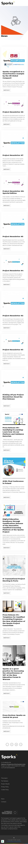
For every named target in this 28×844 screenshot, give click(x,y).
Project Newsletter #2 (13, 316)
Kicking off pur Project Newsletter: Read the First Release (13, 397)
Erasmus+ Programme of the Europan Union (13, 764)
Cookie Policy (5, 789)
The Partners (4, 781)
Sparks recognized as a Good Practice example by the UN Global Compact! (13, 75)
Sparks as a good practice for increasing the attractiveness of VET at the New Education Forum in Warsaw (13, 674)
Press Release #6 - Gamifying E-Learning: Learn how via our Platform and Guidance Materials (13, 432)
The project (4, 778)
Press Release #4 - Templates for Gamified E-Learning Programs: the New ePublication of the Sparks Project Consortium (14, 620)
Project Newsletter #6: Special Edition (13, 192)
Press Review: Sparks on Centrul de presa (14, 716)
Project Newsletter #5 (13, 237)
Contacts (3, 801)
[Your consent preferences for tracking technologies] (2, 841)
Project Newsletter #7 (13, 155)
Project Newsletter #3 (13, 350)
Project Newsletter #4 (13, 271)
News (2, 799)
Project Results (5, 784)
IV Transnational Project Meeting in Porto (14, 580)
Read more (6, 90)
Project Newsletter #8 (13, 112)
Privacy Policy (5, 786)
